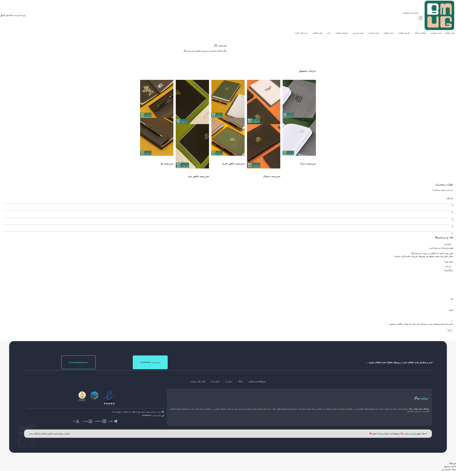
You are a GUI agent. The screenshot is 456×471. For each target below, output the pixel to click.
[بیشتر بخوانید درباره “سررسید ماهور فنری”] (242, 159)
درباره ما (228, 381)
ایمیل (450, 310)
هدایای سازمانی (215, 51)
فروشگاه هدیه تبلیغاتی (257, 381)
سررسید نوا (167, 163)
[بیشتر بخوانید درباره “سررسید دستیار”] (277, 171)
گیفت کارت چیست (197, 381)
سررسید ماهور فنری (233, 163)
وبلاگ (240, 381)
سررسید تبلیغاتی (201, 51)
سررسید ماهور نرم (198, 176)
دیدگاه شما (448, 270)
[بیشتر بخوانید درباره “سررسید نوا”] (170, 159)
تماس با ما (215, 381)
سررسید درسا (308, 163)
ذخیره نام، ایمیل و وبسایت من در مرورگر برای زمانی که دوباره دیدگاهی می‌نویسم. (421, 324)
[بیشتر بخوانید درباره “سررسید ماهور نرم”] (206, 171)
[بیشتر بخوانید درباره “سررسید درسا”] (313, 159)
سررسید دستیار (271, 176)
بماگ (225, 51)
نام (451, 299)
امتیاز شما (448, 262)
